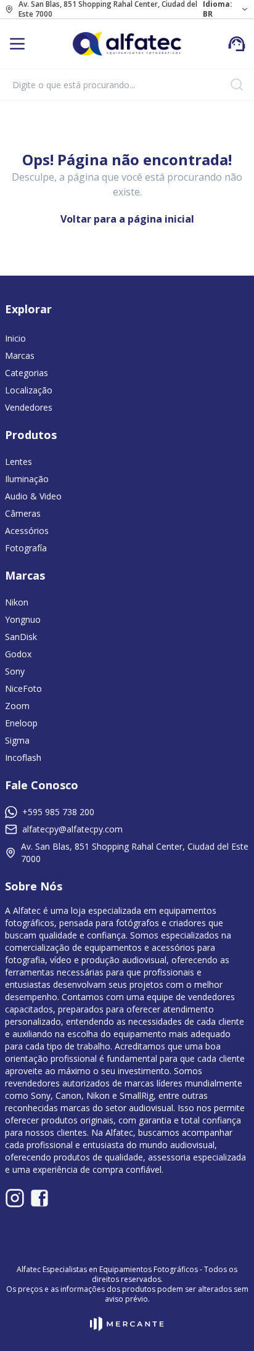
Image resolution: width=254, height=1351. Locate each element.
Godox (18, 654)
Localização (28, 390)
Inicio (15, 338)
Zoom (17, 706)
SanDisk (21, 637)
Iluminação (27, 479)
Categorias (26, 373)
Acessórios (27, 530)
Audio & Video (33, 496)
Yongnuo (23, 619)
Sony (15, 671)
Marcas (20, 355)
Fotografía (26, 548)
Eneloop (21, 723)
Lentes (18, 461)
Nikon (16, 602)
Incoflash (23, 757)
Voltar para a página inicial (127, 219)
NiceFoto (23, 688)
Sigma (17, 740)
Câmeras (23, 513)
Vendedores (28, 407)
